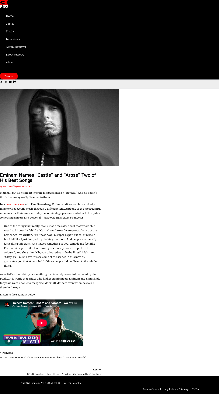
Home (10, 16)
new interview (14, 204)
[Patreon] (14, 82)
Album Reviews (16, 47)
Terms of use (150, 389)
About (10, 62)
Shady (10, 31)
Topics (10, 23)
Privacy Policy (168, 389)
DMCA (195, 389)
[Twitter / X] (1, 82)
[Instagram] (5, 82)
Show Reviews (15, 54)
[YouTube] (10, 82)
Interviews (13, 39)
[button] (9, 76)
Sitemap (183, 389)
